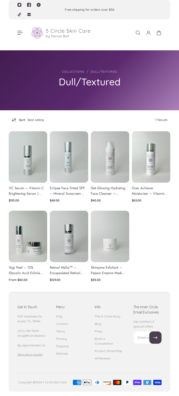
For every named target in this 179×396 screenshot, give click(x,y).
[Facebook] (29, 5)
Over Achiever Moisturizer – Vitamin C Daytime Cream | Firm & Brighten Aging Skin (148, 191)
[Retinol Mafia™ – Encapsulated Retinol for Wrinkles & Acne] (69, 236)
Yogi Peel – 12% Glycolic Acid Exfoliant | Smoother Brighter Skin (26, 270)
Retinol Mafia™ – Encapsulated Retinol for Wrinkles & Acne (65, 270)
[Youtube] (38, 5)
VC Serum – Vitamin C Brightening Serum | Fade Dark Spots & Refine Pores (26, 191)
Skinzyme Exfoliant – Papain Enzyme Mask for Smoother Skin (106, 270)
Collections (73, 71)
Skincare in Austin (30, 354)
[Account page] (148, 33)
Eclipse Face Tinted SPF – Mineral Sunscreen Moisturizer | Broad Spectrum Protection (67, 191)
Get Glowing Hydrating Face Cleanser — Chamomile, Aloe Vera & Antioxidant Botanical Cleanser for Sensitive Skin (108, 191)
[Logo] (60, 33)
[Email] (29, 14)
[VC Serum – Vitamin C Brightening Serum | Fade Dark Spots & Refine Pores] (28, 157)
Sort (31, 120)
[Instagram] (19, 5)
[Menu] (20, 33)
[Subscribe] (155, 337)
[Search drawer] (138, 33)
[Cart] (159, 33)
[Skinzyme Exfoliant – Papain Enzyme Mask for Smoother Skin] (110, 236)
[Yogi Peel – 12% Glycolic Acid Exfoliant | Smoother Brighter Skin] (28, 236)
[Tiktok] (19, 14)
